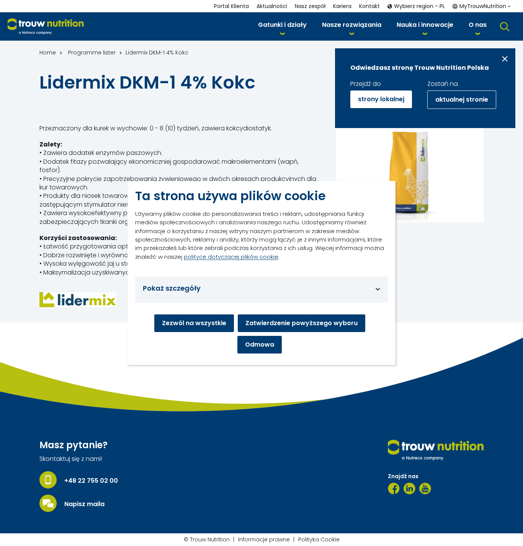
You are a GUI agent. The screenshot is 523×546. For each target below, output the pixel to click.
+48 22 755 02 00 (91, 481)
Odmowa (259, 344)
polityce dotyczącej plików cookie (231, 257)
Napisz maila (84, 504)
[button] (282, 26)
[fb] (394, 488)
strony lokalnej (381, 99)
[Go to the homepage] (436, 450)
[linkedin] (409, 488)
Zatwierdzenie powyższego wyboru (301, 323)
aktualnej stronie (461, 99)
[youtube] (425, 488)
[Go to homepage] (46, 26)
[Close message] (504, 58)
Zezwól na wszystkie (194, 323)
